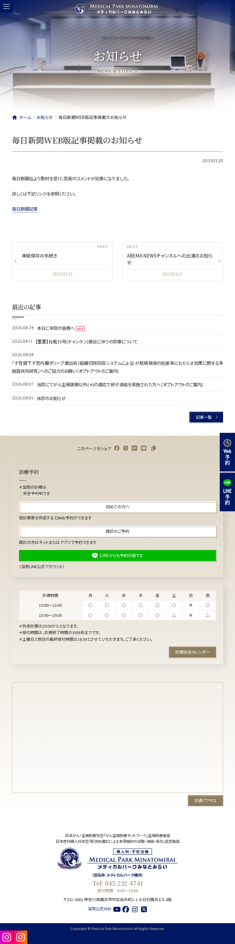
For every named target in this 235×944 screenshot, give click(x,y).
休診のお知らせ (51, 398)
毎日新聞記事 (25, 208)
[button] (206, 417)
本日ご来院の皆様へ (56, 327)
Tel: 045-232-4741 (117, 883)
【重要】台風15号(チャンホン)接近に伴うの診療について (86, 341)
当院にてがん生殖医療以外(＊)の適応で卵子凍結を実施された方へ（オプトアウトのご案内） (120, 384)
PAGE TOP (225, 936)
